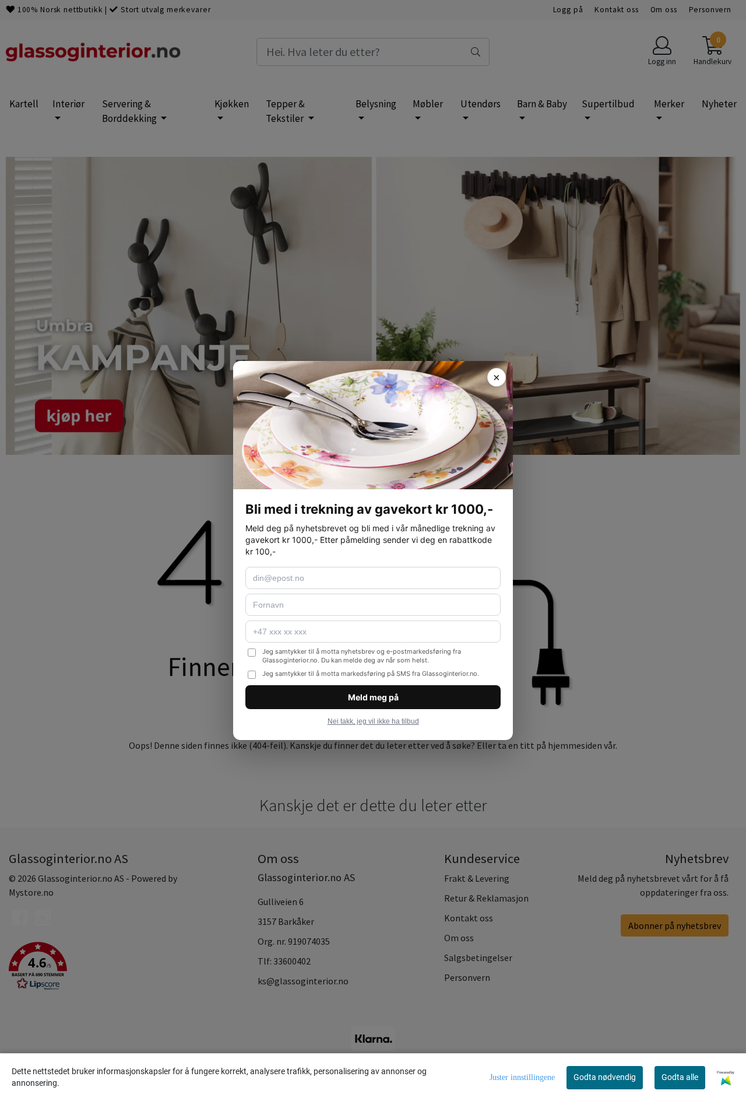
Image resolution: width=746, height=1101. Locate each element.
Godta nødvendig (604, 1077)
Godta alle (679, 1077)
